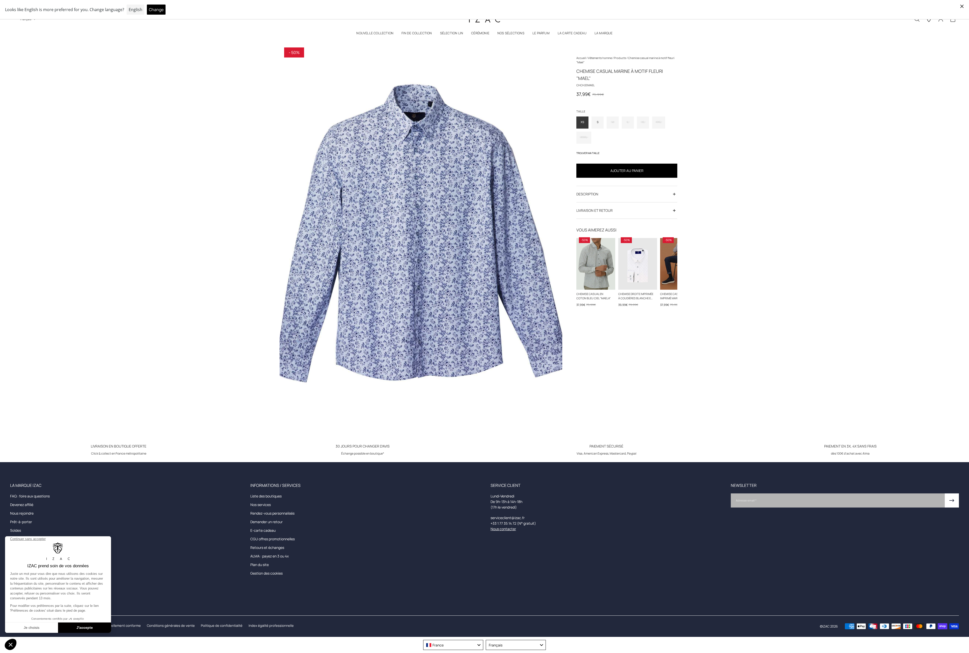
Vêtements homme (600, 58)
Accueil (581, 58)
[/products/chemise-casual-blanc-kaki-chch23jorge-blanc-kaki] (637, 264)
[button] (374, 34)
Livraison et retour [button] (594, 210)
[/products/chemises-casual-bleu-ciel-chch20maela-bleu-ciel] (595, 264)
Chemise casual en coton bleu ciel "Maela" (593, 296)
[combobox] (453, 645)
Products (620, 58)
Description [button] (587, 194)
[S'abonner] (952, 500)
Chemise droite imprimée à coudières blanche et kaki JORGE (635, 296)
